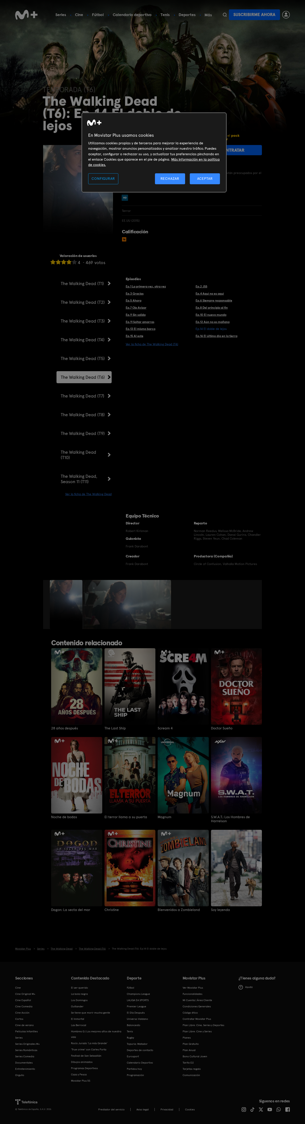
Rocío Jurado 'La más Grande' (89, 1043)
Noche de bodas (64, 817)
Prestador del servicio (111, 1109)
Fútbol (98, 14)
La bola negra (79, 994)
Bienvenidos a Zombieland (179, 910)
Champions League (138, 994)
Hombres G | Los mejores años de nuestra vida (96, 1034)
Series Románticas (26, 1050)
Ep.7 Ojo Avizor (136, 307)
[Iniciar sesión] (286, 15)
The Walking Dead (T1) (82, 283)
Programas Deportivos (84, 1068)
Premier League (136, 1006)
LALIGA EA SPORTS (138, 1000)
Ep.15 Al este (134, 336)
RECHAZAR (170, 178)
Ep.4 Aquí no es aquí (210, 293)
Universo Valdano (137, 1019)
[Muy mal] (52, 262)
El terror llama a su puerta (125, 817)
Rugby (130, 1037)
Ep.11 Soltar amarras (140, 322)
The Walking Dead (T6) (83, 377)
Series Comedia (24, 1056)
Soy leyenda (220, 910)
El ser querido (79, 987)
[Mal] (58, 262)
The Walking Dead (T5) (83, 358)
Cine (79, 14)
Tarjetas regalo (192, 1068)
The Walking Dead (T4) (82, 339)
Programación (135, 1075)
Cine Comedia (23, 1006)
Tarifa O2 (188, 1062)
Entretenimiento (25, 1068)
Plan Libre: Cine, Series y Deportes (203, 1025)
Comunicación (191, 1075)
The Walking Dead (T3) (83, 321)
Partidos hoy (134, 1068)
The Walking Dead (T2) (83, 302)
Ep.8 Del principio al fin (212, 307)
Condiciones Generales (197, 1006)
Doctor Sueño (221, 728)
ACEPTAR (205, 178)
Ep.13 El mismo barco (140, 329)
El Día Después (136, 1012)
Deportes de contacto (140, 1050)
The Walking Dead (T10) (78, 454)
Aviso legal (142, 1109)
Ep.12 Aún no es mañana (213, 322)
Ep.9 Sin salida (136, 315)
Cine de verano (24, 1025)
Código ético (190, 1012)
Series (60, 14)
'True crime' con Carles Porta (88, 1049)
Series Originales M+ (27, 1043)
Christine (111, 910)
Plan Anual (189, 1050)
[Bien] (69, 262)
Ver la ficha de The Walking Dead (88, 494)
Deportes (187, 14)
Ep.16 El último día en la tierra (216, 336)
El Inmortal (77, 1019)
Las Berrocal (78, 1025)
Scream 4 (165, 728)
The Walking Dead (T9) (83, 433)
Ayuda (249, 987)
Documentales (24, 1062)
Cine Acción (22, 1012)
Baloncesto (133, 1025)
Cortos (19, 1019)
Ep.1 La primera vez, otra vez (146, 286)
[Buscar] (225, 15)
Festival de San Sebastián (86, 1055)
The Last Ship (115, 728)
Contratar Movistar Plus (197, 1019)
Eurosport (133, 1056)
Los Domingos (79, 1000)
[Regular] (63, 262)
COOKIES (190, 1109)
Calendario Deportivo (140, 1062)
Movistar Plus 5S (80, 1080)
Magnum (164, 817)
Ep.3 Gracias (135, 293)
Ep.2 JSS (201, 286)
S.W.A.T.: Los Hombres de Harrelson (230, 819)
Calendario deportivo (132, 14)
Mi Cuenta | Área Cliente (197, 1000)
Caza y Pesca (79, 1074)
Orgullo (19, 1075)
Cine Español (23, 1000)
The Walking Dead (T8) (83, 414)
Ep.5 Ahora (133, 300)
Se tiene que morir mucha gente (90, 1012)
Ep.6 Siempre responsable (214, 300)
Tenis (165, 14)
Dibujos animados (81, 1062)
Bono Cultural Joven (195, 1056)
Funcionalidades (192, 994)
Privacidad (167, 1109)
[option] (67, 604)
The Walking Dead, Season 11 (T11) (79, 479)
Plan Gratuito (191, 1043)
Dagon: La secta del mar (70, 910)
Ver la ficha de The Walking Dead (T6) (152, 344)
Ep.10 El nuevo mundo (211, 315)
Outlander (77, 1006)
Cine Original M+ (25, 994)
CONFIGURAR (103, 178)
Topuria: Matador (137, 1043)
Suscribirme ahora (254, 14)
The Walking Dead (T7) (82, 396)
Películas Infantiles (26, 1031)
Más (208, 15)
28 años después (64, 728)
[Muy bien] (74, 262)
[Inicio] (26, 15)
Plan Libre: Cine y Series (197, 1031)
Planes (187, 1037)
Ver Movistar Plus (193, 987)
